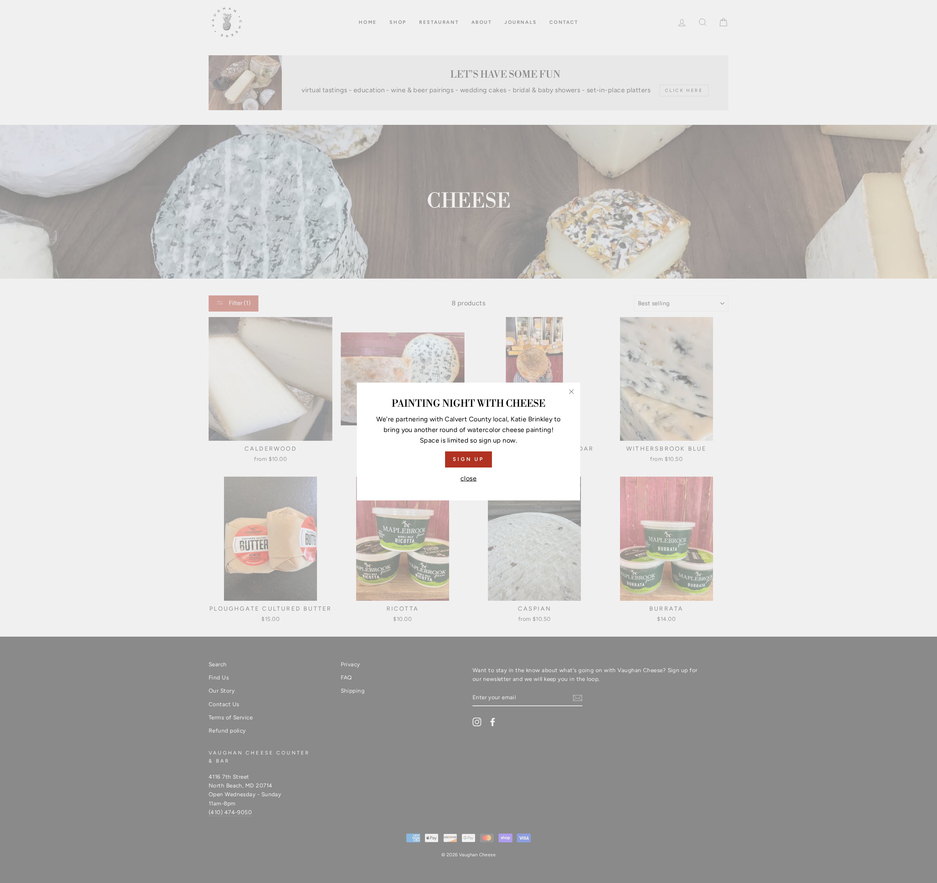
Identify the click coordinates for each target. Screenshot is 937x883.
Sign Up (468, 459)
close (468, 478)
